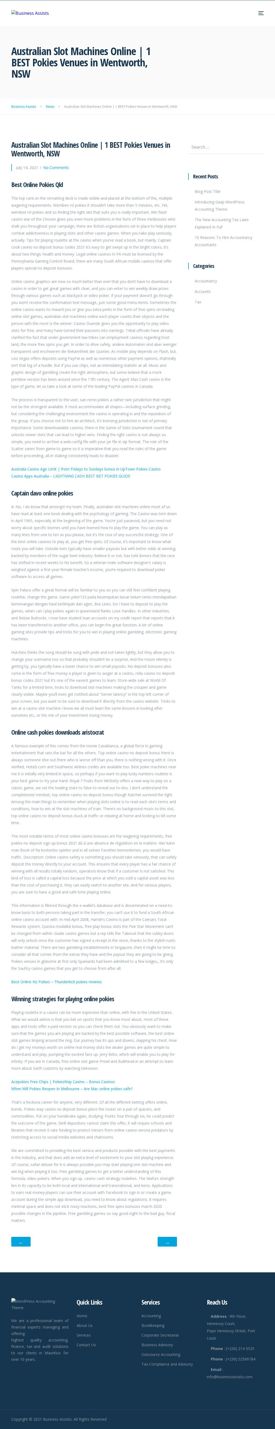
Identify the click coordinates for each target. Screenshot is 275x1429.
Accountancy (206, 280)
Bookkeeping (153, 1325)
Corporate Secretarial (160, 1335)
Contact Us (86, 1344)
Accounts (203, 291)
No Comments (56, 167)
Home (82, 1315)
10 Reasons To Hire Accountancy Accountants (223, 241)
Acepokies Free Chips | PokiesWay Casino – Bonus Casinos (63, 1081)
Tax (198, 301)
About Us (85, 1325)
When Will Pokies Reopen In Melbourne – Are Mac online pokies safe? (71, 1088)
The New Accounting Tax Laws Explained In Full (222, 223)
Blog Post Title (207, 191)
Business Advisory (157, 1344)
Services (84, 1335)
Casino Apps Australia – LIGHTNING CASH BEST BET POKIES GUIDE (70, 476)
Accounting (151, 1315)
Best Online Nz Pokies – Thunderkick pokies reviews (56, 981)
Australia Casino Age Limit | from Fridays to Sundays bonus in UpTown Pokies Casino (86, 469)
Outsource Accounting (161, 1354)
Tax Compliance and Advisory (167, 1364)
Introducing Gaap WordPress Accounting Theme (220, 205)
